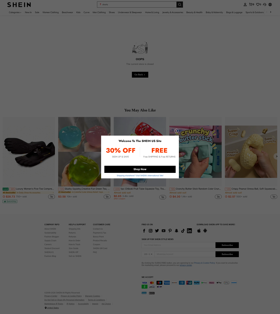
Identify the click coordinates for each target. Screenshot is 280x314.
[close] (176, 130)
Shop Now (140, 169)
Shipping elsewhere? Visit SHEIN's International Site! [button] (140, 175)
